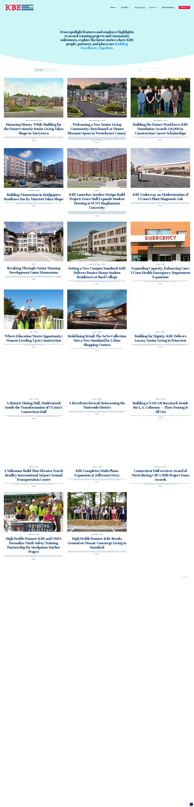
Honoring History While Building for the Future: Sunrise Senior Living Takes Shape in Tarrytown (33, 128)
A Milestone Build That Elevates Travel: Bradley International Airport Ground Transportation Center (33, 475)
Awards (156, 466)
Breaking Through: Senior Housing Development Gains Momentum (33, 270)
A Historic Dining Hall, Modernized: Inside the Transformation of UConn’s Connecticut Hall (33, 407)
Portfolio (32, 120)
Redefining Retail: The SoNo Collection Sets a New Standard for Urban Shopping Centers (97, 340)
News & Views (139, 7)
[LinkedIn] (36, 734)
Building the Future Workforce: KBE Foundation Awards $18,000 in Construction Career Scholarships (160, 128)
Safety (32, 534)
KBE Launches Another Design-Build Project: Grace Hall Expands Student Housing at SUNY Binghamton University (97, 201)
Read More (33, 140)
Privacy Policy (53, 730)
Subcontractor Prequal (55, 732)
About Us (36, 726)
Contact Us (36, 730)
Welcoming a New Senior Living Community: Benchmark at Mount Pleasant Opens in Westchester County (97, 128)
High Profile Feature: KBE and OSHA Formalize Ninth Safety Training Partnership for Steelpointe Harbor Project (34, 545)
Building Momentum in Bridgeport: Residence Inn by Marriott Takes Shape (33, 196)
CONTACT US (184, 7)
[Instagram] (34, 734)
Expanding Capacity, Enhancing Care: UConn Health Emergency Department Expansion (160, 272)
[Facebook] (38, 734)
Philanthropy (159, 120)
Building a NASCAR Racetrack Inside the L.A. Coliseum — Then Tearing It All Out (160, 407)
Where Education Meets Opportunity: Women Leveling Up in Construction (33, 338)
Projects (27, 120)
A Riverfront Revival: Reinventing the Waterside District (97, 405)
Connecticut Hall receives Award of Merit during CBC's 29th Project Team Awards (160, 475)
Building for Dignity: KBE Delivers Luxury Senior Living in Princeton (160, 338)
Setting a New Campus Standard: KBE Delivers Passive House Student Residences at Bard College (97, 272)
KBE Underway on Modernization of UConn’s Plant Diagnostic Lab (160, 196)
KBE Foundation (168, 7)
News (35, 120)
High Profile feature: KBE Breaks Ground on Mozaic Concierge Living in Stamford (97, 543)
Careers (36, 728)
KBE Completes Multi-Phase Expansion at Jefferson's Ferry (97, 473)
